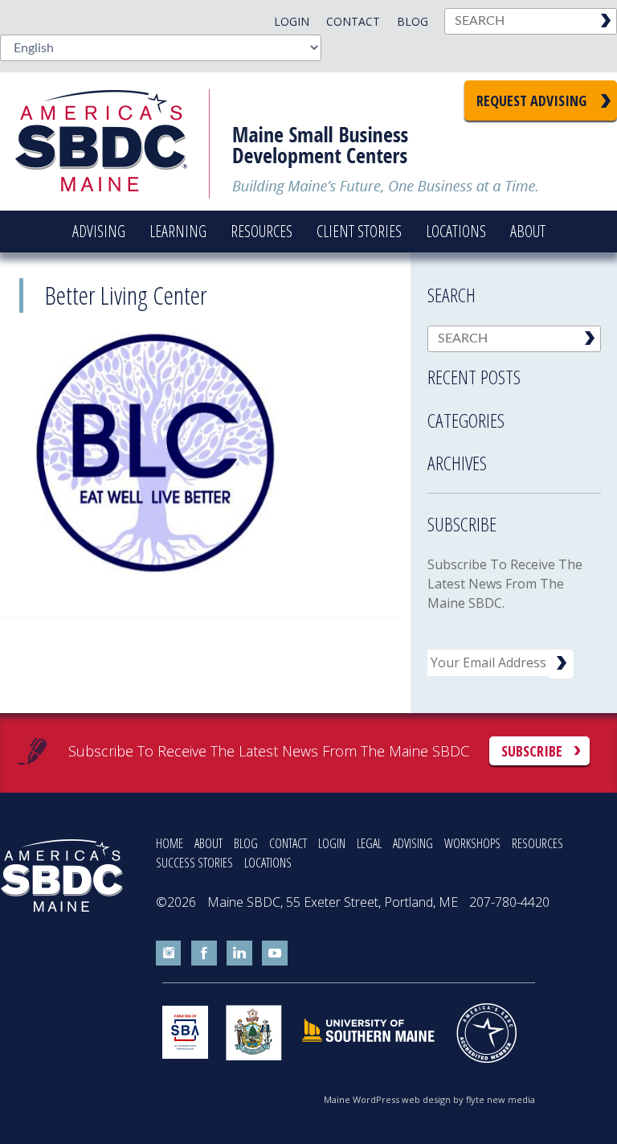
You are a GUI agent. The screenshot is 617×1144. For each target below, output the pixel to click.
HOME (169, 843)
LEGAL (369, 843)
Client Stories (359, 231)
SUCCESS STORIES (194, 862)
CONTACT (288, 843)
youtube (275, 953)
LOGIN (331, 843)
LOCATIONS (268, 862)
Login (291, 21)
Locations (456, 231)
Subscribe (531, 751)
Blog (412, 21)
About (527, 231)
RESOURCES (537, 843)
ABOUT (208, 843)
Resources (261, 231)
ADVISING (413, 843)
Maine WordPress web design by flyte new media (429, 1099)
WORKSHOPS (472, 843)
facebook (204, 953)
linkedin (239, 953)
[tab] (514, 372)
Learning (177, 231)
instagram (169, 953)
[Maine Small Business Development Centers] (112, 141)
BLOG (246, 843)
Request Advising (531, 100)
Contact (353, 21)
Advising (98, 231)
